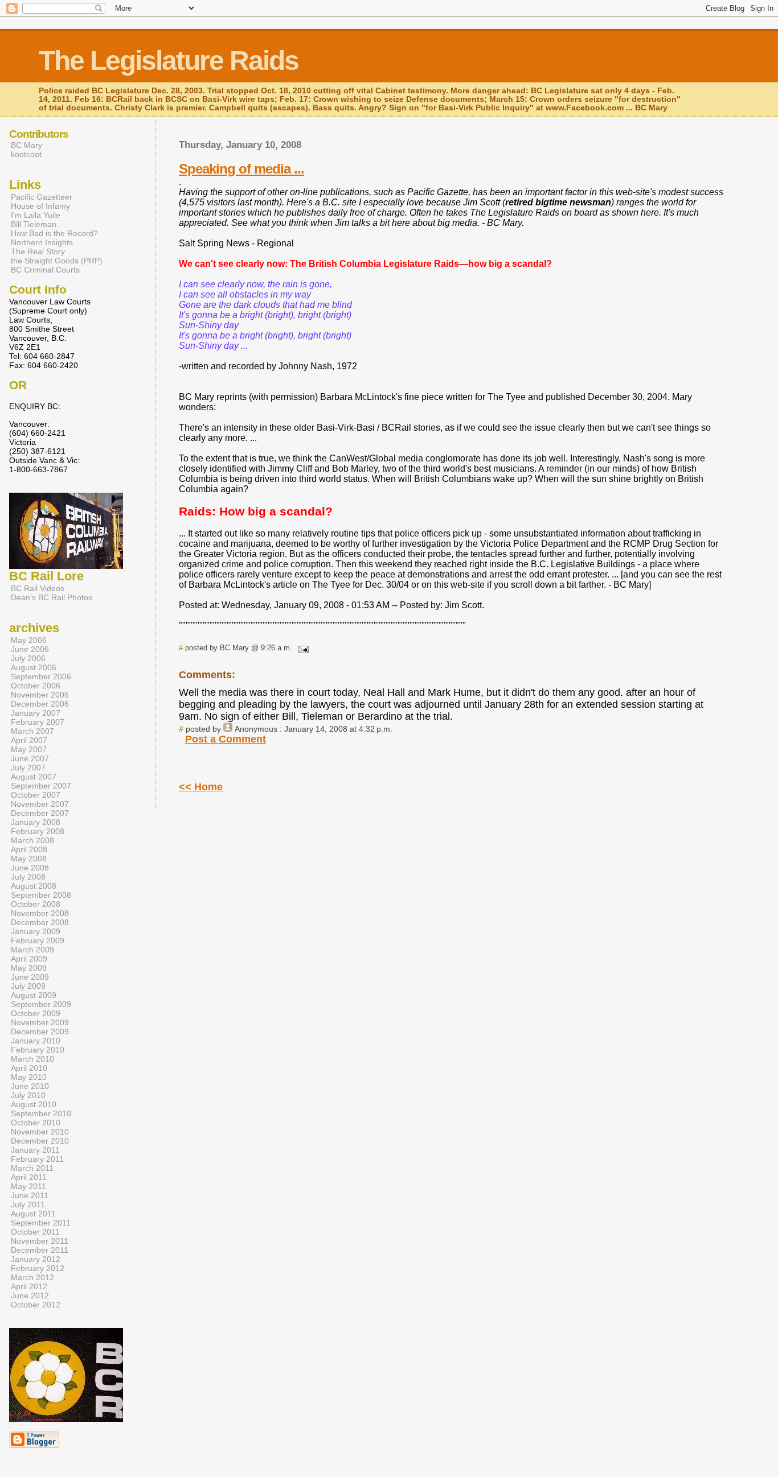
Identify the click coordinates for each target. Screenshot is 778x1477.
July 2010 (28, 1095)
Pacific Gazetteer (41, 196)
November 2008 (40, 913)
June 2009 (30, 976)
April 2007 (29, 740)
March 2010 (32, 1058)
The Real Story (38, 251)
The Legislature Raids (168, 61)
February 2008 (37, 831)
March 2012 (32, 1277)
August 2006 (33, 667)
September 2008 (41, 895)
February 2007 (37, 722)
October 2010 (35, 1122)
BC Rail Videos (37, 588)
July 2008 (28, 876)
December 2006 (40, 703)
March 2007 (32, 731)
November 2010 (40, 1131)
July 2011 (28, 1204)
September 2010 (41, 1113)
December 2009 (40, 1031)
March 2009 (32, 949)
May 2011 (28, 1186)
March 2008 (32, 840)
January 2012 (35, 1259)
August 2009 (33, 995)
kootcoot (26, 154)
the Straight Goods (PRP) (57, 260)
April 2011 (29, 1177)
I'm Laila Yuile (35, 215)
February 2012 (37, 1268)
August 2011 (33, 1213)
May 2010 (29, 1077)
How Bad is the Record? (54, 233)
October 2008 (35, 904)
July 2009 (28, 986)
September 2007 (41, 785)
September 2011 (41, 1222)
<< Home (201, 787)
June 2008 (30, 867)
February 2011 (37, 1159)
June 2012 (30, 1295)
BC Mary (26, 145)
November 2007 (40, 803)
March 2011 (32, 1168)
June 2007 (30, 758)
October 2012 (35, 1304)
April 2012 (29, 1286)
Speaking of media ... (241, 168)
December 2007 (40, 813)
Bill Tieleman (33, 224)
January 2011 (35, 1149)
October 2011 (35, 1231)
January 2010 (35, 1040)
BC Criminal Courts (45, 269)
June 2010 (30, 1086)
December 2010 (40, 1140)
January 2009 (35, 931)
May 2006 (29, 640)
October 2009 (35, 1013)
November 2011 (39, 1240)
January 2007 (35, 712)
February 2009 (37, 940)
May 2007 (29, 749)
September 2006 (41, 676)
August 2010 (33, 1104)
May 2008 (29, 858)
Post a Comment (225, 739)
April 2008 (29, 849)
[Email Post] (301, 647)
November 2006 (40, 694)
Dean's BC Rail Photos (51, 597)
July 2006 (28, 658)
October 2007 (35, 794)
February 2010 (37, 1049)
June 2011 (29, 1195)
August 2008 (33, 885)
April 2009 (29, 958)
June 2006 (30, 649)
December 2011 (39, 1250)
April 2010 (29, 1067)
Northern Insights (42, 242)
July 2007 (28, 767)
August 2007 (33, 776)
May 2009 (29, 967)
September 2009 (41, 1004)
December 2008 (40, 922)
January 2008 (35, 822)
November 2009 (40, 1022)
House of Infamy (40, 206)
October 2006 (35, 685)
